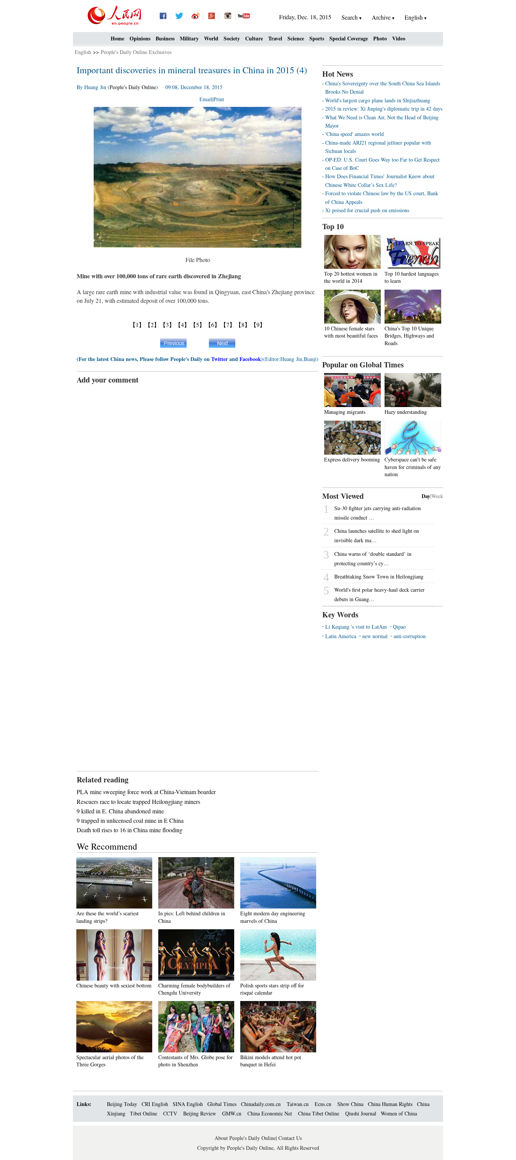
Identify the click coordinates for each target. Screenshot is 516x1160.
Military (189, 38)
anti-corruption (410, 636)
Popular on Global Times (363, 364)
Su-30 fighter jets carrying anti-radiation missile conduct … (377, 512)
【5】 (197, 325)
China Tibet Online (318, 1113)
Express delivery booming (352, 459)
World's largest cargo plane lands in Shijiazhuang (377, 100)
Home (117, 38)
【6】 (212, 325)
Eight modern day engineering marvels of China (272, 917)
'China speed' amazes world (354, 133)
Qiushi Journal (360, 1113)
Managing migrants (344, 411)
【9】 (258, 325)
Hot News (337, 73)
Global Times (221, 1104)
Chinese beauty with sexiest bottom (113, 985)
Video (398, 38)
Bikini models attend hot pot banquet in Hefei (270, 1061)
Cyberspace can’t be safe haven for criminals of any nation (413, 467)
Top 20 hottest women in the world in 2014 (350, 277)
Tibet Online (143, 1113)
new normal (375, 636)
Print (218, 99)
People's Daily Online (133, 87)
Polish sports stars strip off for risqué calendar (272, 989)
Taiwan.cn (298, 1104)
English (83, 52)
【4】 (182, 325)
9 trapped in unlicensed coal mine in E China (130, 820)
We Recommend (107, 846)
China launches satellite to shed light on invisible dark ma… (376, 535)
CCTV (170, 1113)
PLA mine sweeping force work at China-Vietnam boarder (146, 792)
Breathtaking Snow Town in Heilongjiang (378, 576)
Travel (275, 38)
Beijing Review (199, 1113)
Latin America (340, 636)
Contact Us (290, 1137)
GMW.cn (232, 1113)
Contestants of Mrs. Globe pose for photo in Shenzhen (195, 1061)
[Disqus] (197, 479)
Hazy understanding (406, 411)
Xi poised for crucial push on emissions (367, 210)
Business (165, 38)
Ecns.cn (323, 1104)
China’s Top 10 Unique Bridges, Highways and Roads (409, 336)
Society (232, 38)
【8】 (242, 325)
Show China (350, 1104)
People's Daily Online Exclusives (136, 52)
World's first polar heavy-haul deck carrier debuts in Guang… (379, 594)
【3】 (167, 325)
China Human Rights (390, 1104)
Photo (380, 38)
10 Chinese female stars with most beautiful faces (351, 332)
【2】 (152, 325)
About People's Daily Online (245, 1137)
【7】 (227, 325)
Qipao (399, 626)
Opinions (140, 38)
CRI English (155, 1104)
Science (295, 38)
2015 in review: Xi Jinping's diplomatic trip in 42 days (383, 108)
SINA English (188, 1104)
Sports (316, 38)
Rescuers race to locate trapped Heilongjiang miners (138, 801)
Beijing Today (122, 1104)
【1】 (137, 325)
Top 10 (333, 226)
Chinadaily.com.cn (261, 1104)
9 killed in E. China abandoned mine (120, 811)
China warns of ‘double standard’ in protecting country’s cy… (372, 558)
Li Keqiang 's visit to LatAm (356, 626)
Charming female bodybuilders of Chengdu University (194, 989)
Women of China (399, 1113)
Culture (254, 38)
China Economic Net (269, 1113)
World (211, 38)
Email (205, 99)
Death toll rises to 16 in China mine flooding (129, 830)
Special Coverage (348, 38)
